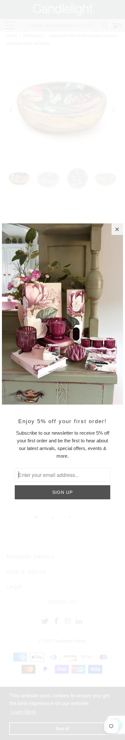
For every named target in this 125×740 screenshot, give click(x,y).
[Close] (117, 229)
